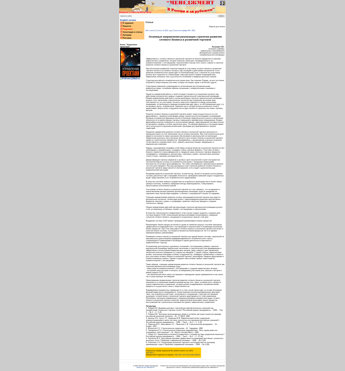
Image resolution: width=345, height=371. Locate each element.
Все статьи (150, 30)
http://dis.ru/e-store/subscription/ (187, 355)
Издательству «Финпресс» (146, 367)
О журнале (128, 23)
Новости (127, 26)
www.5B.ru (150, 353)
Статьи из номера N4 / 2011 (184, 30)
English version (128, 20)
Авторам (127, 35)
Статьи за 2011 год (163, 30)
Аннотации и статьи (132, 32)
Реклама (127, 38)
